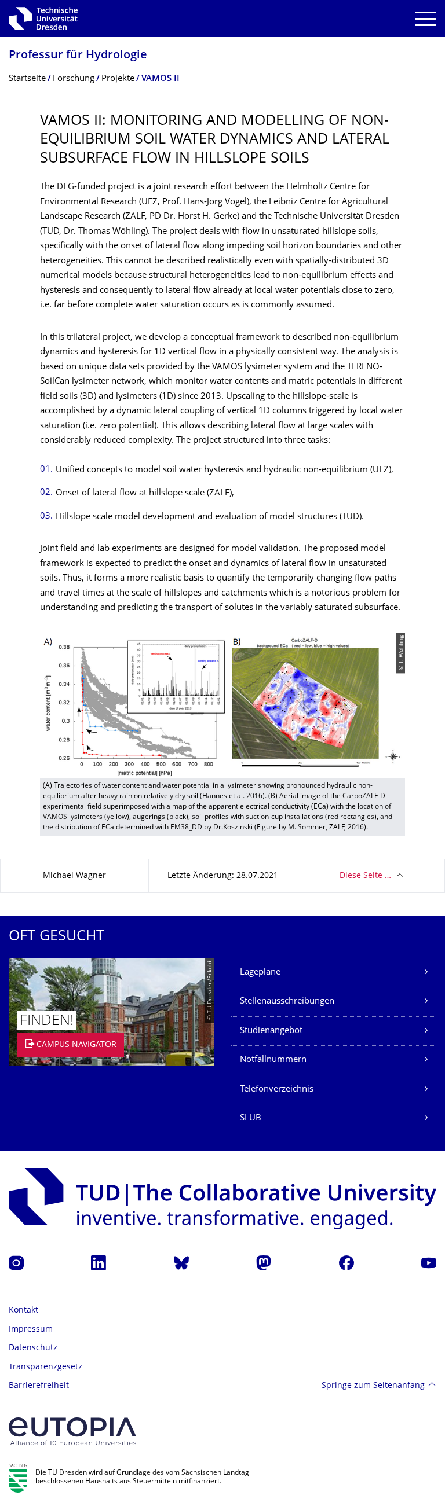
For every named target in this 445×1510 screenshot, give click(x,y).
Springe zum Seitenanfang (373, 1386)
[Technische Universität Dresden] (43, 18)
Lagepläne (260, 972)
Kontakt (23, 1310)
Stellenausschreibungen (287, 1001)
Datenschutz (33, 1348)
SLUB (250, 1118)
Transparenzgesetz (45, 1367)
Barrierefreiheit (39, 1386)
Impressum (31, 1329)
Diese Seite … (365, 876)
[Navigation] (425, 19)
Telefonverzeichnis (276, 1089)
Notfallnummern (273, 1060)
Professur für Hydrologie (78, 55)
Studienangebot (271, 1031)
